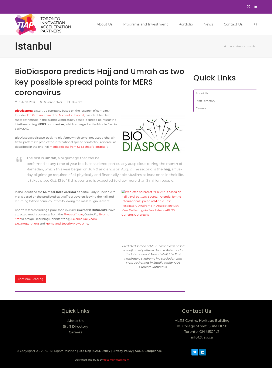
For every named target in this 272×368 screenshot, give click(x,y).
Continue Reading (30, 279)
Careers (201, 108)
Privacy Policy (122, 351)
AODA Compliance (148, 351)
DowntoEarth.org (27, 223)
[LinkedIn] (255, 6)
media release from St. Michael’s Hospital (78, 146)
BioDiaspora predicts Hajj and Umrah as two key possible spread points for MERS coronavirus (99, 82)
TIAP (37, 351)
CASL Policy (101, 351)
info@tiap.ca (202, 337)
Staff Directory (205, 101)
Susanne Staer (53, 102)
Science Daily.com (84, 219)
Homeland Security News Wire (67, 223)
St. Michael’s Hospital (69, 115)
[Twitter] (249, 6)
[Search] (255, 24)
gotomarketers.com (116, 359)
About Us (202, 93)
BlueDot (77, 102)
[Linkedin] (202, 352)
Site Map (85, 351)
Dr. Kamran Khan (39, 115)
